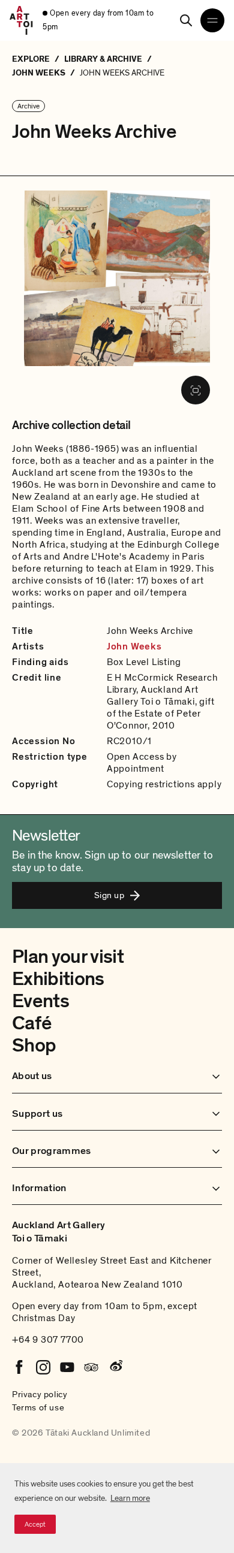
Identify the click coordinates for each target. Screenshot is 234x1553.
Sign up (109, 895)
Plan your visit (68, 957)
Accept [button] (35, 1524)
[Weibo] (115, 1367)
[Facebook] (19, 1367)
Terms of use (38, 1407)
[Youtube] (67, 1367)
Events (40, 1001)
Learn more (130, 1498)
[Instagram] (43, 1367)
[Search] (186, 20)
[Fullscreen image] (195, 390)
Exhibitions (58, 979)
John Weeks (134, 646)
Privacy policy (39, 1394)
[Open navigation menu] (212, 20)
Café (31, 1023)
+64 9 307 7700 (48, 1339)
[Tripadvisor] (91, 1367)
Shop (34, 1045)
